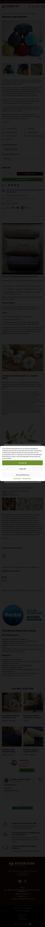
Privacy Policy (26, 478)
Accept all (22, 463)
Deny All (23, 469)
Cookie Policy (17, 478)
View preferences (22, 475)
